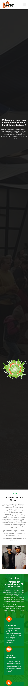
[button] (24, 4)
